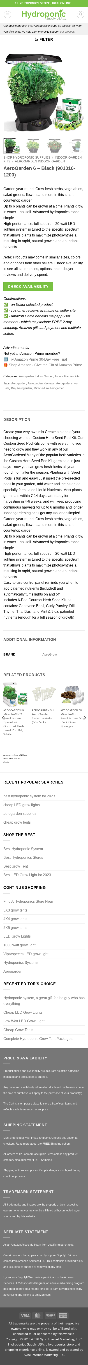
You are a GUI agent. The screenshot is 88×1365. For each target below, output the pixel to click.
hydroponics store (61, 1344)
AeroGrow (49, 654)
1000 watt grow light (19, 945)
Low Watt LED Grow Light (23, 1021)
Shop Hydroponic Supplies (26, 157)
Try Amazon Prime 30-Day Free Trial (38, 359)
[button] (7, 14)
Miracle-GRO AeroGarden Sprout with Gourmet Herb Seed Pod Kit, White (13, 724)
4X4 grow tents (15, 919)
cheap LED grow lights (21, 805)
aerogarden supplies (19, 813)
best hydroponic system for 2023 (29, 796)
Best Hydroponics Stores (23, 857)
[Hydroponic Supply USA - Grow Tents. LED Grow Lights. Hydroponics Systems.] (44, 14)
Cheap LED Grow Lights (22, 1012)
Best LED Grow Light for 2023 (27, 875)
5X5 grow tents (15, 928)
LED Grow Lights (17, 936)
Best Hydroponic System (23, 849)
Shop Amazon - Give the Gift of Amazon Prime (45, 365)
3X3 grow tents (15, 910)
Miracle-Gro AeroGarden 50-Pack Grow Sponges (72, 720)
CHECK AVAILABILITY (28, 287)
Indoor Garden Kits (67, 376)
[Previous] (11, 92)
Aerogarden (18, 383)
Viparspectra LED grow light (25, 954)
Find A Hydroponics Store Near (28, 901)
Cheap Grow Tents (18, 1030)
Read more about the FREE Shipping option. (43, 1143)
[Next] (77, 92)
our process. (67, 31)
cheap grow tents (17, 822)
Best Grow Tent (15, 866)
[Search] (80, 14)
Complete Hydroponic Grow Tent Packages (37, 1039)
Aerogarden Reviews (41, 383)
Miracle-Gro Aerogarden (49, 388)
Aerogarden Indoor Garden (40, 161)
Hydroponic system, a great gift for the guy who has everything (44, 1001)
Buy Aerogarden (21, 388)
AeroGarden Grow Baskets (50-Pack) (42, 718)
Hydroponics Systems (20, 963)
